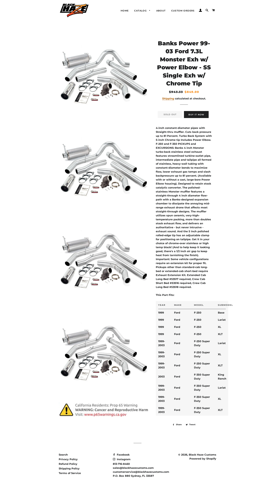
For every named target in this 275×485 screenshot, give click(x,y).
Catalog (141, 10)
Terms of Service (70, 473)
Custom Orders (183, 10)
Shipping (168, 98)
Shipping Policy (69, 468)
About (161, 10)
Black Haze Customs (202, 454)
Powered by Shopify (202, 458)
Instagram (123, 459)
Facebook (123, 454)
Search (63, 454)
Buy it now (196, 114)
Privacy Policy (68, 459)
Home (125, 10)
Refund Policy (68, 463)
